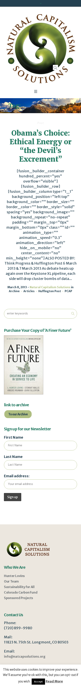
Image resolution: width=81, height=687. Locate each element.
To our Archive (18, 414)
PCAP (68, 291)
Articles (29, 291)
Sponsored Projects (18, 598)
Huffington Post (49, 291)
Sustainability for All (19, 587)
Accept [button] (38, 681)
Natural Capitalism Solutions (50, 287)
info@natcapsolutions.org (24, 656)
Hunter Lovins (14, 576)
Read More (54, 681)
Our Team (11, 581)
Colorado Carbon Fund (20, 592)
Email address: (16, 476)
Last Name (13, 456)
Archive (14, 291)
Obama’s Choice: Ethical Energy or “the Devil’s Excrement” (41, 146)
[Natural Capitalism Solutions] (40, 49)
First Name (13, 437)
